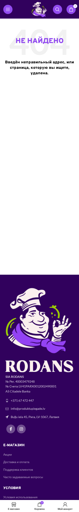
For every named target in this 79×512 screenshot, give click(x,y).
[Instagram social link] (21, 429)
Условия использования (20, 497)
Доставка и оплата (16, 462)
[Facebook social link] (10, 429)
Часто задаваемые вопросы (23, 477)
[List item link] (39, 400)
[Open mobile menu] (8, 9)
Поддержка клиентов (18, 469)
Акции (7, 454)
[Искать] (57, 9)
